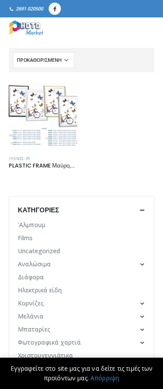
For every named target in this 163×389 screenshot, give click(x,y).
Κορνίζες (31, 303)
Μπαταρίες (34, 329)
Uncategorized (39, 251)
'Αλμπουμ (31, 225)
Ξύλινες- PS (19, 158)
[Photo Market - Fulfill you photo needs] (26, 28)
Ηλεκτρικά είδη (40, 290)
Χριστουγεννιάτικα (45, 355)
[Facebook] (55, 9)
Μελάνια (30, 316)
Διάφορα (31, 277)
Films (25, 238)
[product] (43, 115)
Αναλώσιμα (34, 264)
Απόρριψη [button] (104, 378)
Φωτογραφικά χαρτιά (49, 342)
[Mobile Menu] (144, 28)
